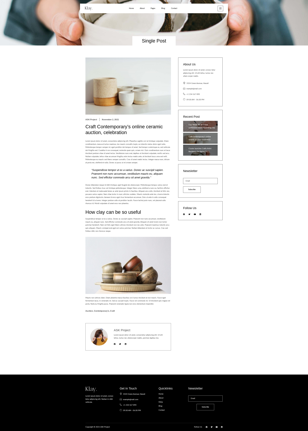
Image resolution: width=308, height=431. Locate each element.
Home (131, 8)
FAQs (161, 402)
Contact (174, 8)
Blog (163, 8)
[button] (220, 8)
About (142, 8)
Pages (153, 8)
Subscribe (192, 189)
